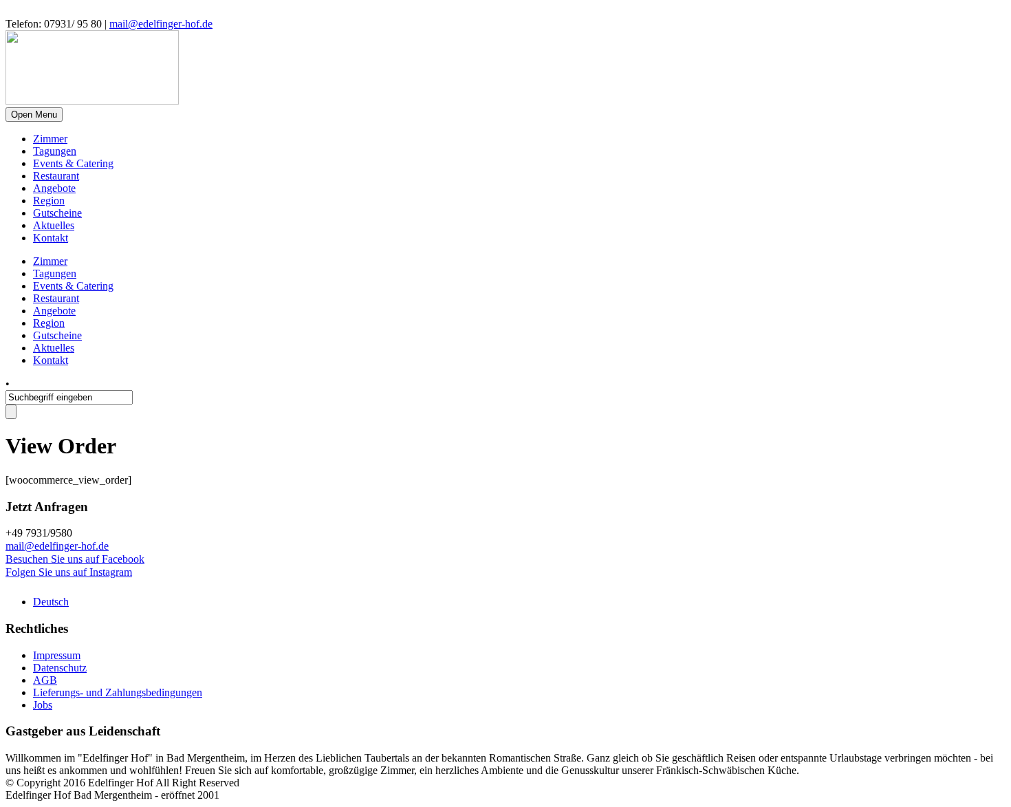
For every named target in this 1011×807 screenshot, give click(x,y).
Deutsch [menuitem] (51, 601)
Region (49, 200)
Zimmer (50, 138)
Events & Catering (73, 163)
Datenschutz (60, 668)
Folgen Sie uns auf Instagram (69, 572)
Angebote (54, 188)
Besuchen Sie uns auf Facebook (75, 559)
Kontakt (50, 238)
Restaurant (56, 176)
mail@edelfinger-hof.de (161, 24)
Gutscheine (57, 213)
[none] (519, 602)
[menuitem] (51, 601)
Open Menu (34, 114)
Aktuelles (53, 225)
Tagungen (54, 151)
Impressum (56, 655)
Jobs (42, 705)
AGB (45, 680)
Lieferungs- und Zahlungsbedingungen (117, 692)
